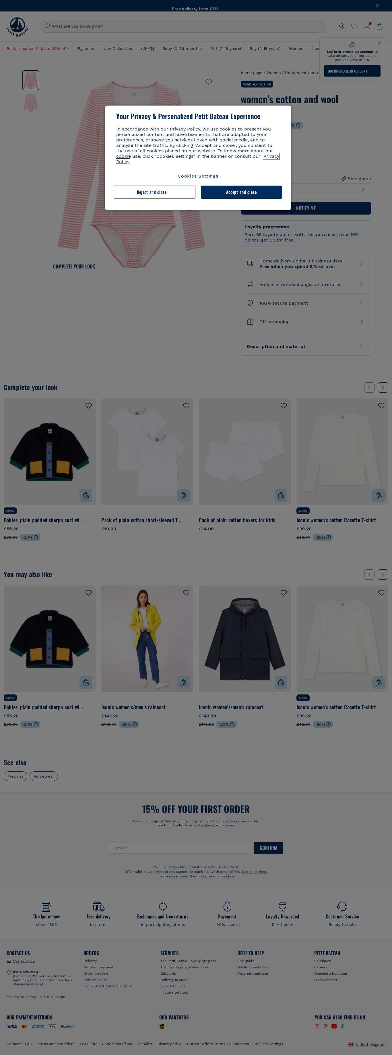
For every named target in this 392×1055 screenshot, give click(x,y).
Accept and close (241, 192)
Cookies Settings (198, 176)
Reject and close (152, 192)
